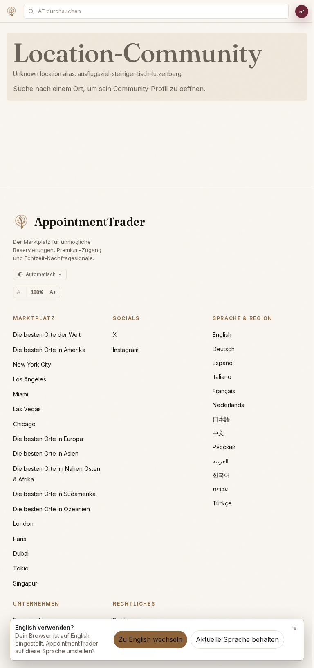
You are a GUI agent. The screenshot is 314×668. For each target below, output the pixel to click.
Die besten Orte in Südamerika (54, 493)
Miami (20, 394)
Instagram (126, 349)
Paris (19, 538)
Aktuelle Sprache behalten (237, 639)
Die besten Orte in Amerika (49, 349)
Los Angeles (29, 379)
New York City (32, 364)
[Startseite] (11, 11)
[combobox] (160, 11)
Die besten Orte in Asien (45, 453)
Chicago (24, 424)
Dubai (21, 553)
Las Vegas (27, 408)
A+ (52, 292)
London (23, 523)
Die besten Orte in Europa (48, 438)
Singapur (25, 583)
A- (20, 292)
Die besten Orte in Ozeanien (51, 508)
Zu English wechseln (150, 639)
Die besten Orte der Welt (47, 334)
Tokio (21, 568)
